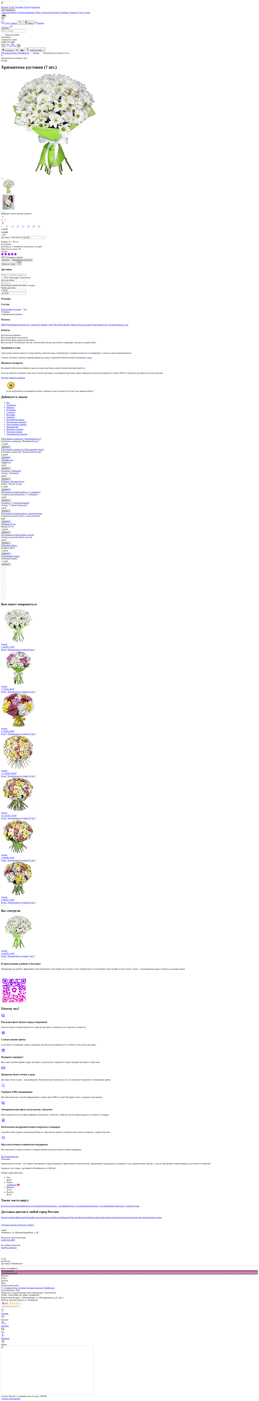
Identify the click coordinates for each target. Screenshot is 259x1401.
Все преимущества (9, 1156)
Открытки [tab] (11, 405)
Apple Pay (25, 325)
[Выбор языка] (3, 15)
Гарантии (35, 7)
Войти (30, 23)
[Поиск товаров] (3, 45)
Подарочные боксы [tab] (15, 419)
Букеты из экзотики (33, 1206)
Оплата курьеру (85, 325)
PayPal (60, 325)
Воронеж (20, 1217)
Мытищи (57, 1217)
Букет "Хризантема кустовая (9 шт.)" (18, 647)
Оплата (27, 7)
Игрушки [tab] (10, 415)
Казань (152, 1217)
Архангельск (47, 1217)
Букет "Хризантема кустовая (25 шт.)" (18, 858)
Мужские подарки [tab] (14, 429)
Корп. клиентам (43, 12)
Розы (44, 1206)
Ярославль (36, 1217)
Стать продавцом (9, 12)
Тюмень (28, 1217)
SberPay (44, 325)
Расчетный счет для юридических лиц (110, 325)
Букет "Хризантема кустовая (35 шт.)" (18, 815)
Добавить (6, 447)
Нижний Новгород (70, 1217)
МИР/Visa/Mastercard (11, 325)
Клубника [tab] (11, 410)
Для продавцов (8, 10)
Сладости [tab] (10, 412)
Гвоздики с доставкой (99, 1206)
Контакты (55, 12)
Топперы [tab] (10, 417)
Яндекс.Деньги (70, 325)
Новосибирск (95, 1217)
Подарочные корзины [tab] (16, 422)
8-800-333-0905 (8, 1240)
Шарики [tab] (10, 407)
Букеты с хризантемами (78, 1206)
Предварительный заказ (22, 260)
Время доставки (8, 288)
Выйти (40, 23)
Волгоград (84, 1217)
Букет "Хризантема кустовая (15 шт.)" (18, 731)
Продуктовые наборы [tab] (16, 424)
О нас (11, 7)
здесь (89, 357)
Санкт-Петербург (141, 1217)
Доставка (19, 7)
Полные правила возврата (13, 378)
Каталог (4, 7)
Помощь (64, 12)
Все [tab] (8, 402)
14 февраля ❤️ (13, 1185)
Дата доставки (7, 280)
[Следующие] (5, 567)
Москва (104, 1217)
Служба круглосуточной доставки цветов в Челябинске (28, 1288)
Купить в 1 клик (8, 264)
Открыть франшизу (26, 12)
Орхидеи (113, 1206)
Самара (158, 1217)
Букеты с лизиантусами (128, 1206)
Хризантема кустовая (11, 309)
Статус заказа (84, 12)
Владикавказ (127, 1217)
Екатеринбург (114, 1217)
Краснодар (6, 1217)
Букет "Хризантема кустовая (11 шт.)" (18, 689)
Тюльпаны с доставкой (57, 1206)
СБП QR (52, 325)
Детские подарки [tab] (14, 432)
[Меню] (18, 45)
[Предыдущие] (2, 178)
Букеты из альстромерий (12, 1206)
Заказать (5, 260)
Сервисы (73, 12)
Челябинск (9, 50)
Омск (13, 1217)
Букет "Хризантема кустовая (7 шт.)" (18, 953)
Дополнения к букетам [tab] (16, 434)
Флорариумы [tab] (12, 427)
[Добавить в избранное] (19, 263)
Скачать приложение (10, 1398)
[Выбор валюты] (3, 18)
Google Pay (35, 325)
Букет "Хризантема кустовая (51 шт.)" (18, 773)
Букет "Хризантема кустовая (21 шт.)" (18, 900)
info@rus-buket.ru (9, 1247)
